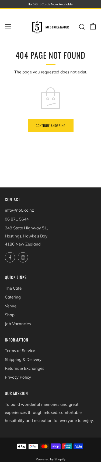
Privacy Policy (18, 377)
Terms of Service (20, 350)
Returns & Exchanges (24, 368)
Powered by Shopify (50, 459)
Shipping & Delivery (23, 359)
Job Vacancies (18, 323)
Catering (13, 297)
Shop (10, 314)
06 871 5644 (17, 219)
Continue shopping (50, 125)
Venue (10, 305)
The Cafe (13, 288)
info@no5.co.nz (19, 210)
